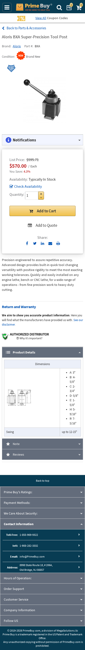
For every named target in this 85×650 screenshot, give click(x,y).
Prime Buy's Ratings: (18, 492)
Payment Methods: (17, 503)
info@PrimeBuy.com (32, 556)
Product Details (24, 352)
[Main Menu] (7, 7)
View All (40, 18)
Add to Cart (46, 211)
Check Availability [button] (28, 186)
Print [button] (58, 243)
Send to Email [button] (50, 243)
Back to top (42, 480)
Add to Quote (46, 225)
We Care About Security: (20, 513)
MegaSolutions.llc (67, 630)
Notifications (24, 140)
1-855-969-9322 (29, 535)
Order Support (14, 589)
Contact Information (19, 524)
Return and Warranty (19, 306)
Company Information (19, 610)
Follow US (11, 621)
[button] (41, 194)
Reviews (18, 454)
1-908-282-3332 (29, 545)
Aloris (17, 46)
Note (16, 444)
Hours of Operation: (17, 578)
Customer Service (16, 599)
